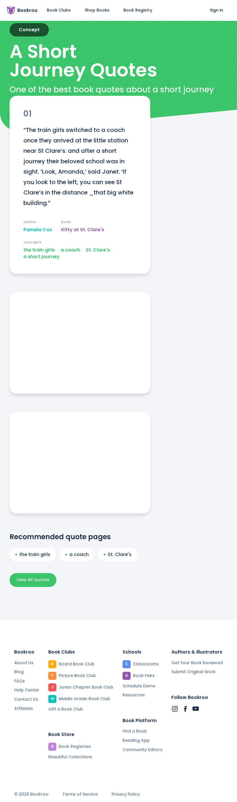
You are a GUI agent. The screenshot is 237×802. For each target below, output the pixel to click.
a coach (70, 250)
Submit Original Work (193, 672)
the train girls (39, 250)
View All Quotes (32, 580)
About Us (24, 663)
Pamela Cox (37, 230)
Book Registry (137, 10)
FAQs (19, 681)
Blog (19, 672)
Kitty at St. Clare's (82, 230)
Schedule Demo (139, 686)
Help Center (26, 690)
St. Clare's (98, 250)
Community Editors (142, 750)
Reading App (136, 740)
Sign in (216, 10)
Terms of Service (80, 794)
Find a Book (135, 731)
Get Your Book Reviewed (197, 663)
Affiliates (23, 708)
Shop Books (97, 10)
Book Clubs (59, 10)
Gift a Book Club (65, 709)
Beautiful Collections (70, 757)
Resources (134, 695)
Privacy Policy (126, 794)
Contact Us (26, 699)
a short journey (41, 257)
